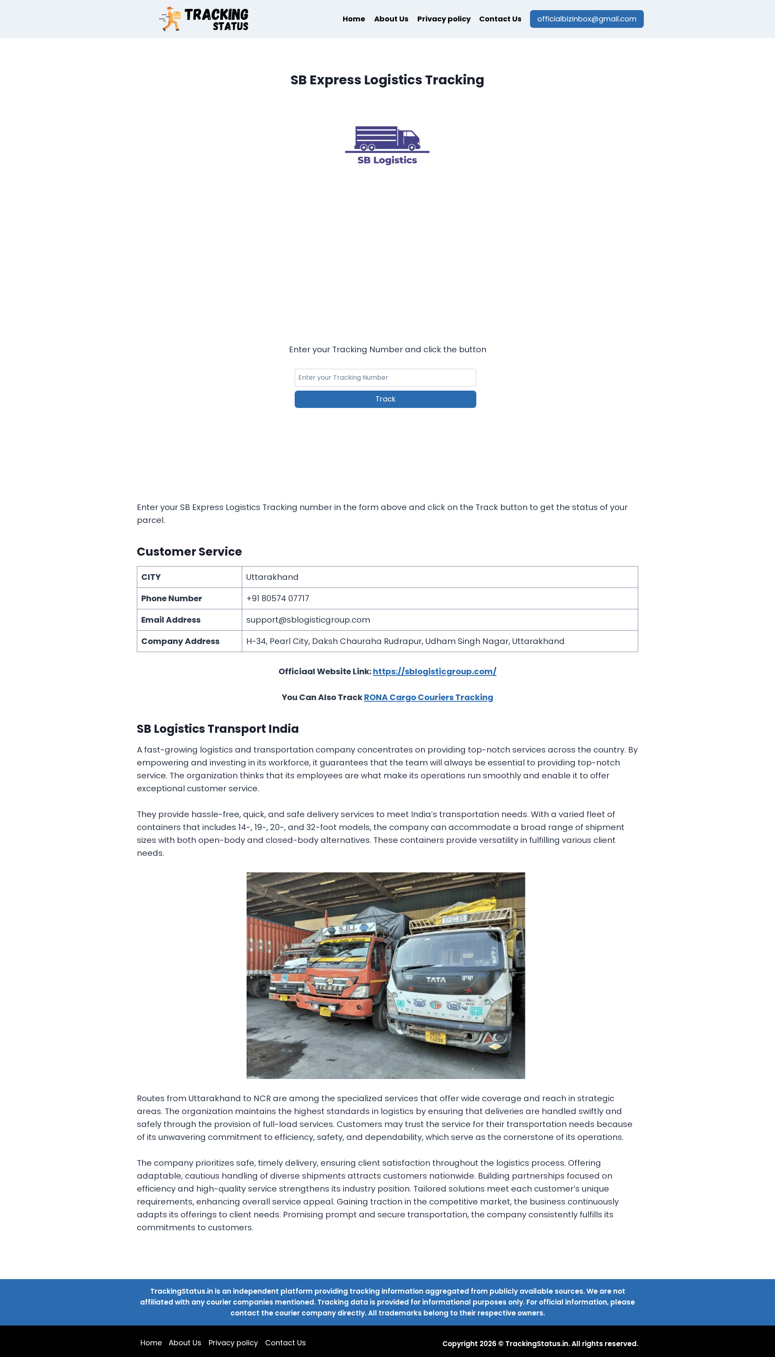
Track (385, 399)
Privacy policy (444, 19)
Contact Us (500, 19)
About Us (391, 19)
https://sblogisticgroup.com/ (434, 671)
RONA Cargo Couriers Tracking (428, 697)
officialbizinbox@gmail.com (587, 19)
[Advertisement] (387, 249)
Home (354, 19)
